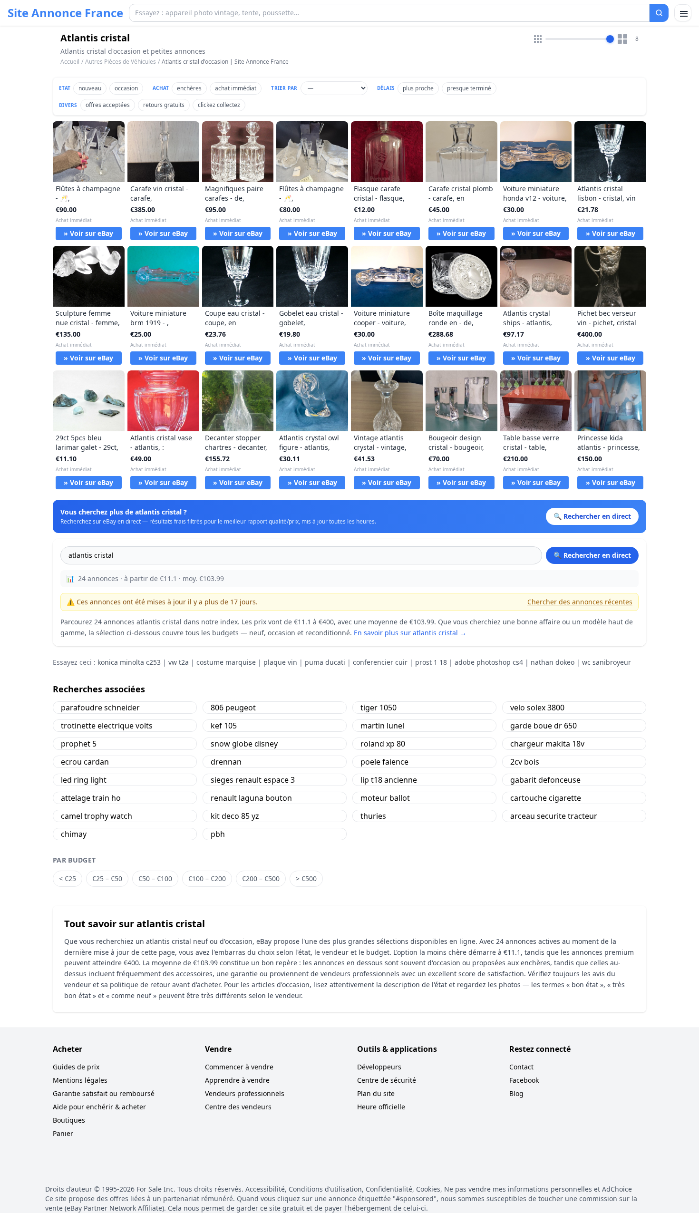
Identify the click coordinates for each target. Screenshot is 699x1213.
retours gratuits (163, 105)
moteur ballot (385, 798)
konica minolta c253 (129, 662)
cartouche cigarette (545, 798)
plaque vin (280, 662)
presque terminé (469, 88)
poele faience (384, 762)
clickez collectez (219, 105)
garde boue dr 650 (543, 725)
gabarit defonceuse (545, 780)
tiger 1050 (378, 707)
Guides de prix (76, 1066)
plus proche (418, 88)
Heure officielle (381, 1106)
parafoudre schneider (100, 707)
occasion (126, 88)
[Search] (659, 13)
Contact (521, 1066)
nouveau (89, 88)
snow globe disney (244, 743)
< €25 (67, 878)
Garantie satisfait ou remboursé (104, 1093)
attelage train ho (91, 798)
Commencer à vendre (239, 1066)
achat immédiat (235, 88)
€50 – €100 (155, 878)
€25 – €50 (107, 878)
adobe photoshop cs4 (489, 662)
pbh (218, 834)
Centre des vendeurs (238, 1106)
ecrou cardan (85, 762)
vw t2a (178, 662)
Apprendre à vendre (237, 1080)
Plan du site (376, 1093)
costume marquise (226, 662)
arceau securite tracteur (553, 816)
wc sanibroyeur (606, 662)
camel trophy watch (96, 816)
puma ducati (325, 662)
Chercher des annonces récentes (579, 601)
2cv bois (524, 762)
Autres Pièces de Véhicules (120, 62)
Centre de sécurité (386, 1080)
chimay (74, 834)
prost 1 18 (431, 662)
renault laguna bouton (251, 798)
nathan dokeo (552, 662)
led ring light (84, 780)
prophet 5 (79, 743)
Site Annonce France (65, 13)
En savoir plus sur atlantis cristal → (410, 632)
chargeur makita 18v (547, 743)
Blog (516, 1093)
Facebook (524, 1080)
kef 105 (224, 725)
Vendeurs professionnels (244, 1093)
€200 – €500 (261, 878)
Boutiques (69, 1120)
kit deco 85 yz (235, 816)
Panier (63, 1133)
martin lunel (382, 725)
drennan (226, 762)
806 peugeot (233, 707)
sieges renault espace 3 (253, 780)
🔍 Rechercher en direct (592, 555)
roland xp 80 (382, 743)
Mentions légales (80, 1080)
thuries (373, 816)
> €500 (306, 878)
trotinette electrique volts (107, 725)
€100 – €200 (207, 878)
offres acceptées (108, 105)
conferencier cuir (380, 662)
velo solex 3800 (537, 707)
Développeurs (379, 1066)
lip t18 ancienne (388, 780)
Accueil (69, 62)
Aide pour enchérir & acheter (99, 1106)
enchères (189, 88)
